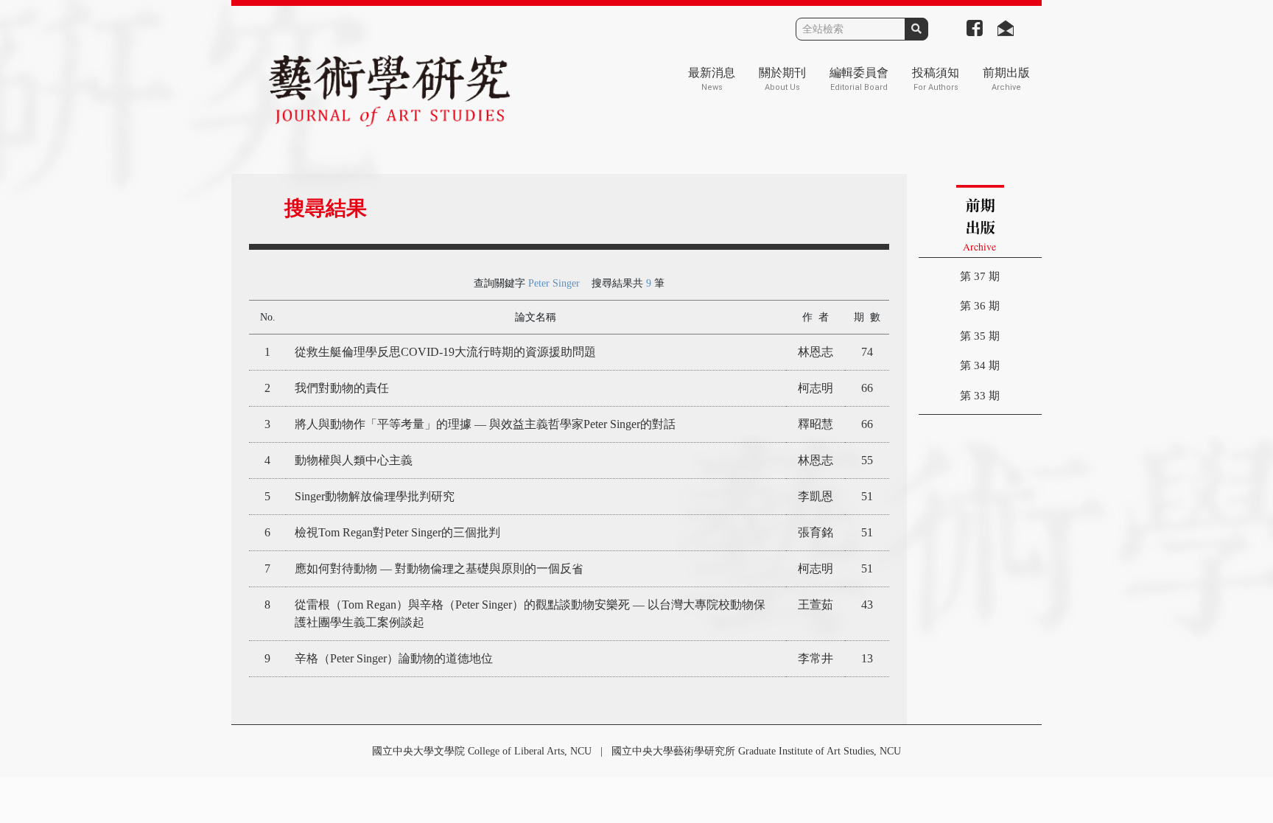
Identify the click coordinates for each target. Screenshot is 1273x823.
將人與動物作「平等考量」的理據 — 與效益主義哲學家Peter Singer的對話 (485, 424)
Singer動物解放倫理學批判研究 (375, 496)
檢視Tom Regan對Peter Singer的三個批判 (397, 532)
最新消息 (711, 79)
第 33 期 (980, 396)
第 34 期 (980, 365)
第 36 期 (980, 306)
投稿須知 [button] (935, 79)
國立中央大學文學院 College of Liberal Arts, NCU (482, 751)
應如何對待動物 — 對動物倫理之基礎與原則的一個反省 (439, 568)
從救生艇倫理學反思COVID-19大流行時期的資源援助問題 (445, 352)
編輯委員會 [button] (859, 79)
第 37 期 (980, 276)
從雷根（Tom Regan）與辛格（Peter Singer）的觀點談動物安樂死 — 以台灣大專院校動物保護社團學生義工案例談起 (530, 613)
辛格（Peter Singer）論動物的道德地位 (394, 658)
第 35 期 (980, 336)
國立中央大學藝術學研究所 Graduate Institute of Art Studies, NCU (756, 751)
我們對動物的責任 (342, 388)
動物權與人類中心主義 (354, 460)
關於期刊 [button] (782, 79)
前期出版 (1006, 79)
